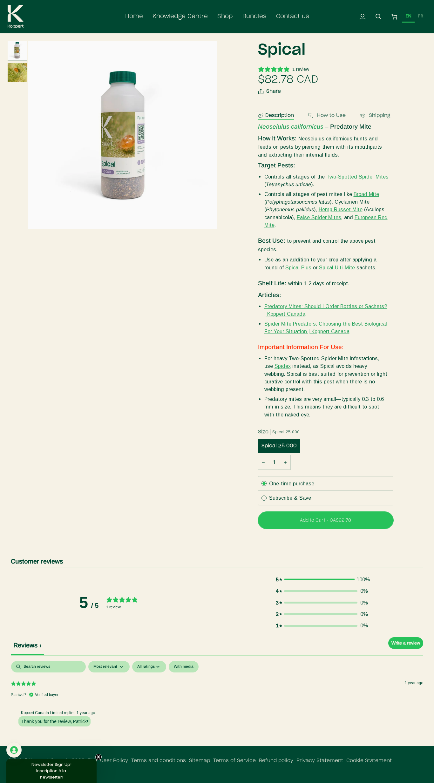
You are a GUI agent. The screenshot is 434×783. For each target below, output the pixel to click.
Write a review (405, 642)
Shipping (378, 115)
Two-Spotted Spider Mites (357, 176)
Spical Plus (298, 267)
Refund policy (276, 760)
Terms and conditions (158, 760)
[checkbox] (184, 666)
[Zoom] (122, 135)
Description (279, 115)
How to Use (330, 115)
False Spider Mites (319, 217)
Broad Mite (366, 194)
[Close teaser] (98, 757)
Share (273, 91)
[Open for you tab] (14, 750)
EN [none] (408, 16)
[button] (180, 16)
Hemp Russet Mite (341, 209)
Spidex (283, 366)
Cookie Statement (369, 760)
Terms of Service (234, 760)
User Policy (114, 760)
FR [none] (420, 16)
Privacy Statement (319, 760)
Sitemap (199, 760)
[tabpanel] (217, 702)
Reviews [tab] (27, 645)
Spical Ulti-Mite (337, 267)
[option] (420, 17)
